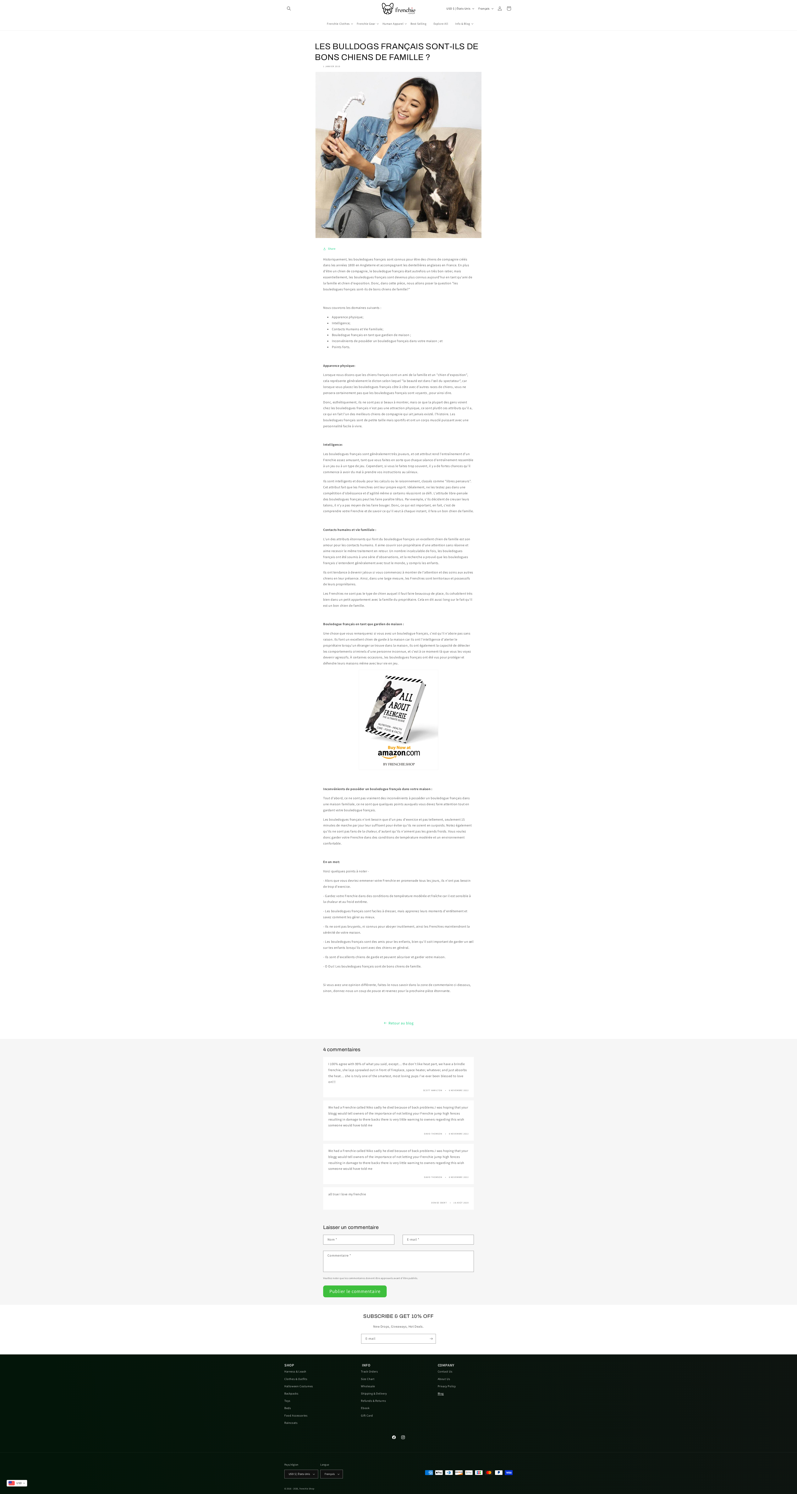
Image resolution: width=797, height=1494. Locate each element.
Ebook (365, 1408)
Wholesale (368, 1386)
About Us (444, 1379)
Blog (441, 1393)
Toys (287, 1401)
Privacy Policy (447, 1386)
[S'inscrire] (431, 1339)
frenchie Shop (306, 1488)
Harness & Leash (295, 1371)
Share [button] (332, 248)
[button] (288, 8)
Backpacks (291, 1393)
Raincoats (290, 1423)
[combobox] (17, 1483)
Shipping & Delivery (374, 1393)
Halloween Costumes (298, 1386)
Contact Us (445, 1371)
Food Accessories (296, 1415)
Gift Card (367, 1415)
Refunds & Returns (373, 1401)
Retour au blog (401, 1023)
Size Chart (367, 1379)
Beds (287, 1408)
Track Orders (369, 1371)
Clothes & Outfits (295, 1379)
